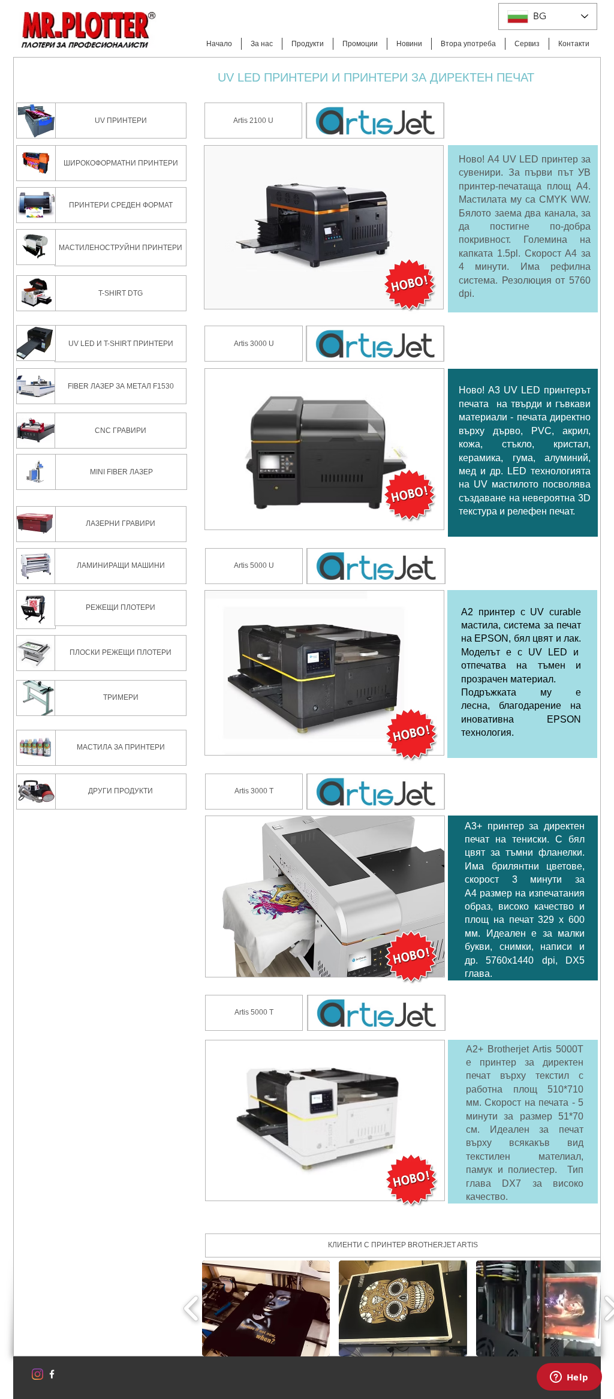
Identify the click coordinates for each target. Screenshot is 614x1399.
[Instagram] (37, 1374)
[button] (403, 1245)
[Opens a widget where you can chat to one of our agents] (569, 1378)
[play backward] (191, 1308)
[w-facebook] (52, 1374)
